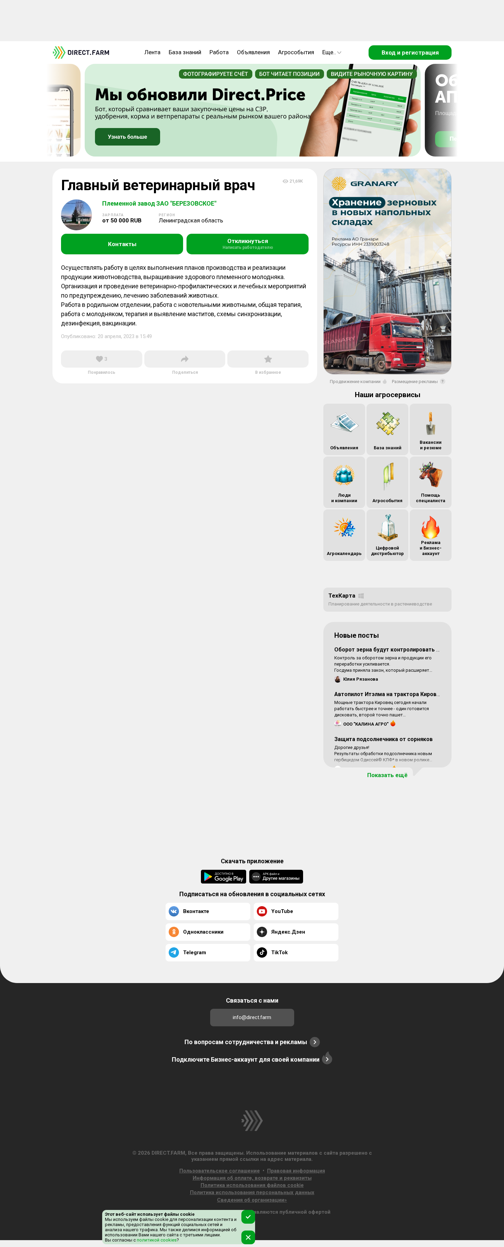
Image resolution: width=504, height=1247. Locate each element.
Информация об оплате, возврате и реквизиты (252, 1178)
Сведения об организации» (252, 1200)
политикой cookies (156, 1240)
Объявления (253, 52)
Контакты (122, 244)
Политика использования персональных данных (252, 1192)
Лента (152, 52)
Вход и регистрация (410, 52)
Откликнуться (248, 244)
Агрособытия (296, 52)
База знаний (185, 52)
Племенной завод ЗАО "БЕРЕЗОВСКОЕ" (159, 203)
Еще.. (329, 52)
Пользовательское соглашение (219, 1171)
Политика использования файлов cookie (252, 1185)
